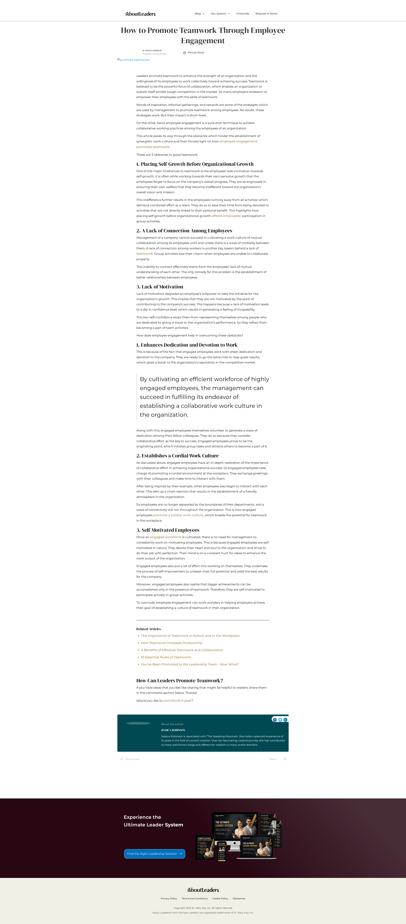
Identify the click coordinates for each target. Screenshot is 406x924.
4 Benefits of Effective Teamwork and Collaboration (182, 650)
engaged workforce (165, 537)
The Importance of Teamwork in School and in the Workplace (190, 636)
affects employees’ (226, 216)
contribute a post (177, 700)
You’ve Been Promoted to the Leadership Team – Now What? (190, 664)
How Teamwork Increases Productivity (171, 643)
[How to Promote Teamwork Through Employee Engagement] (203, 60)
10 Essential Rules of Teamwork (166, 657)
